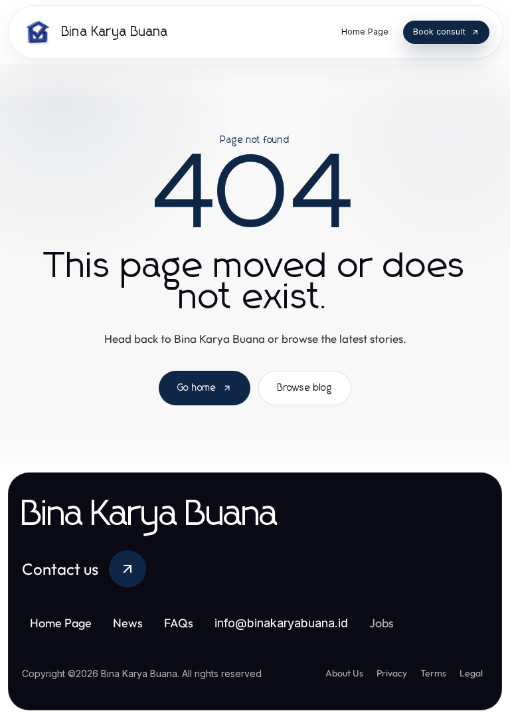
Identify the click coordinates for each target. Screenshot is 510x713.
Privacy (392, 673)
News (128, 623)
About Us (344, 673)
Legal (471, 673)
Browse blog (305, 388)
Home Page (61, 623)
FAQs (178, 623)
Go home (196, 388)
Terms (433, 673)
